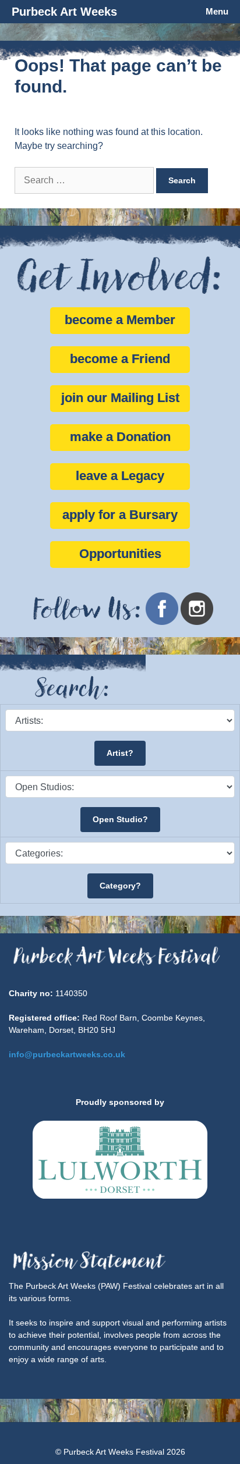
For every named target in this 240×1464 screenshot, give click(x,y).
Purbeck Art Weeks (64, 11)
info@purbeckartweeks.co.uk (67, 1054)
